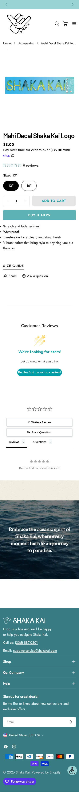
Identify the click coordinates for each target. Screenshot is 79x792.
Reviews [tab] (13, 442)
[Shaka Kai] (19, 23)
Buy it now (39, 215)
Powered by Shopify (46, 772)
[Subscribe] (71, 722)
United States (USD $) (24, 735)
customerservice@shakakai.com (35, 650)
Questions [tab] (40, 442)
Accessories (26, 43)
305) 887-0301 (27, 642)
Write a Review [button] (41, 422)
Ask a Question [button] (41, 432)
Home (7, 43)
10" (10, 185)
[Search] (57, 23)
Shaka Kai (23, 772)
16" (29, 185)
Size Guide (13, 265)
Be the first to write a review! (39, 372)
